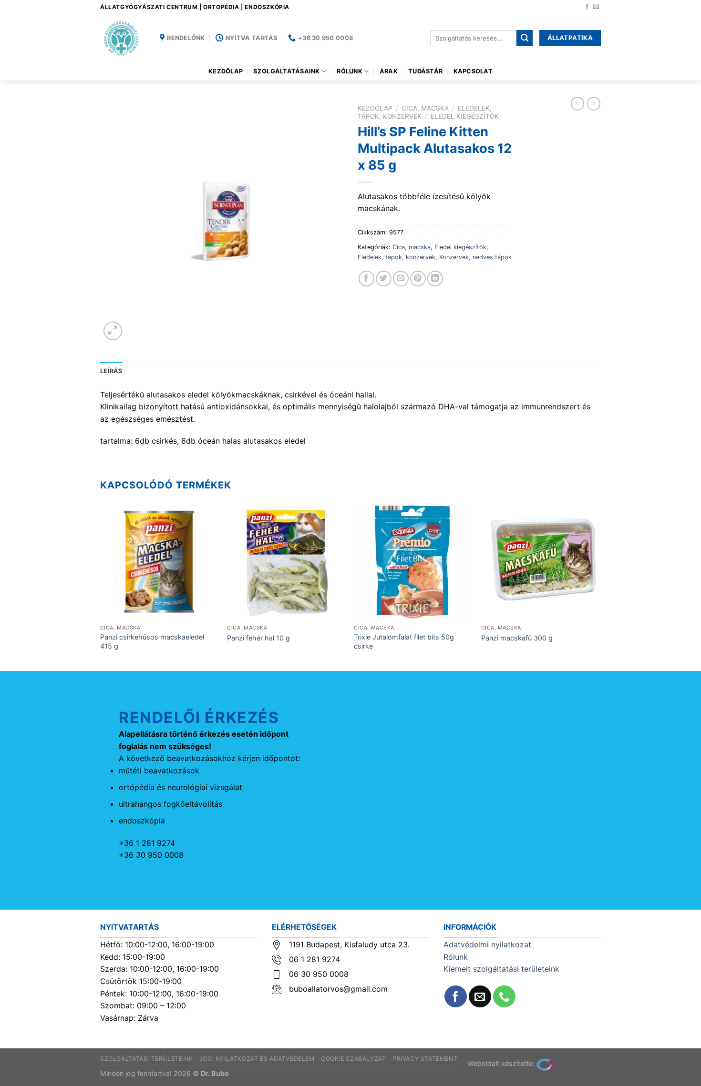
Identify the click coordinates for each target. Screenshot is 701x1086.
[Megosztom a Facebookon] (366, 278)
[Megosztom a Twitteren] (384, 278)
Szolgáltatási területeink (146, 1058)
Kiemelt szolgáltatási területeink (501, 969)
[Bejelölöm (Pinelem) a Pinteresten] (418, 278)
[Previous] (100, 586)
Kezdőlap (225, 71)
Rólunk (349, 71)
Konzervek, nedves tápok (475, 257)
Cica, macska (425, 108)
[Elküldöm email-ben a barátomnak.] (401, 278)
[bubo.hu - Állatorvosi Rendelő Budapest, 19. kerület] (122, 38)
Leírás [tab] (111, 371)
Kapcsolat (473, 71)
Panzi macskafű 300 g (517, 638)
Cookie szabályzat (353, 1058)
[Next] (598, 586)
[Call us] (504, 996)
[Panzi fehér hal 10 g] (286, 561)
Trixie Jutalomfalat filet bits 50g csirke (404, 641)
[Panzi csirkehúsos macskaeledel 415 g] (159, 561)
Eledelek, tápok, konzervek (396, 257)
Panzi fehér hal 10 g (258, 638)
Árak (389, 71)
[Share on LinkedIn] (435, 278)
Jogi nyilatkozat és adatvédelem (257, 1058)
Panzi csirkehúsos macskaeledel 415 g (152, 641)
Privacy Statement (424, 1058)
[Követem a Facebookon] (587, 7)
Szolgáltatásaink (286, 71)
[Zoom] (112, 331)
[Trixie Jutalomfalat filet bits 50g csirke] (413, 561)
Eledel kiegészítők (465, 116)
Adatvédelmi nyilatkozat (487, 944)
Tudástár (425, 71)
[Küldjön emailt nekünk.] (596, 7)
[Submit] (524, 38)
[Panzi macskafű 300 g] (540, 561)
